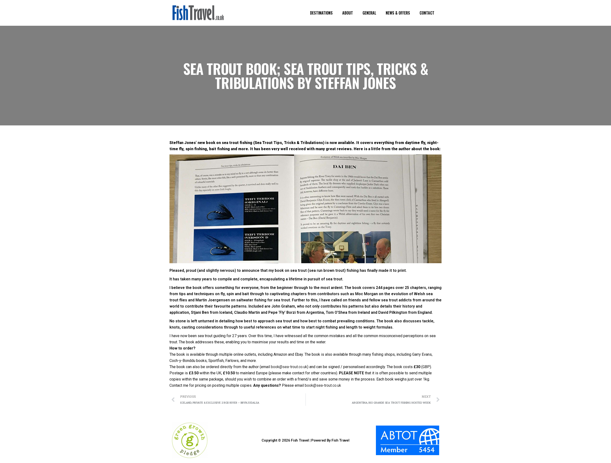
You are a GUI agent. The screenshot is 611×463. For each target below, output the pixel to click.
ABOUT (347, 13)
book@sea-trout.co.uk (289, 367)
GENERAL (369, 13)
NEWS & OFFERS (398, 13)
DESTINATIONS (321, 13)
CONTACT (427, 13)
